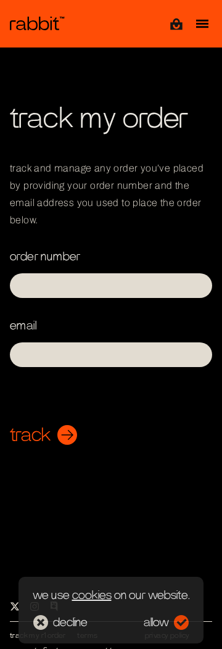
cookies (92, 595)
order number (45, 256)
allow (156, 622)
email (23, 326)
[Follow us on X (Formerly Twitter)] (15, 606)
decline (70, 622)
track (30, 435)
